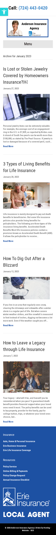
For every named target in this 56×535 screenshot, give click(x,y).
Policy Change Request (14, 475)
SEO (32, 530)
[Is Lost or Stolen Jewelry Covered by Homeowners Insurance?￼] (26, 107)
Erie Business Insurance (14, 446)
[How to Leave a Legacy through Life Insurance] (26, 376)
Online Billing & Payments (15, 471)
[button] (4, 12)
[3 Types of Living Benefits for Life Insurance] (26, 195)
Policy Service (10, 466)
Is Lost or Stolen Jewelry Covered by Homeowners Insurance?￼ (25, 75)
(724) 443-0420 (33, 8)
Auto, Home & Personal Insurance (19, 441)
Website (25, 530)
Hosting (47, 528)
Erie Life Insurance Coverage (17, 450)
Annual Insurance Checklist (16, 480)
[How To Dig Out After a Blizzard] (26, 288)
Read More (8, 146)
